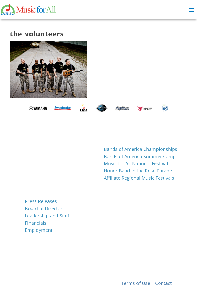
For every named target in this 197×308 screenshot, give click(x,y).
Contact (106, 223)
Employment (38, 230)
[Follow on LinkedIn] (123, 231)
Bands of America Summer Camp (140, 156)
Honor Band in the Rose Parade (138, 171)
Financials (35, 223)
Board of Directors (45, 208)
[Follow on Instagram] (113, 231)
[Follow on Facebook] (102, 231)
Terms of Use (135, 283)
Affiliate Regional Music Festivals (139, 178)
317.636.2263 (141, 211)
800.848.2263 (133, 217)
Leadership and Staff (47, 216)
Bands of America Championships (140, 149)
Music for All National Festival (136, 163)
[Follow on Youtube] (133, 231)
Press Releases (41, 201)
